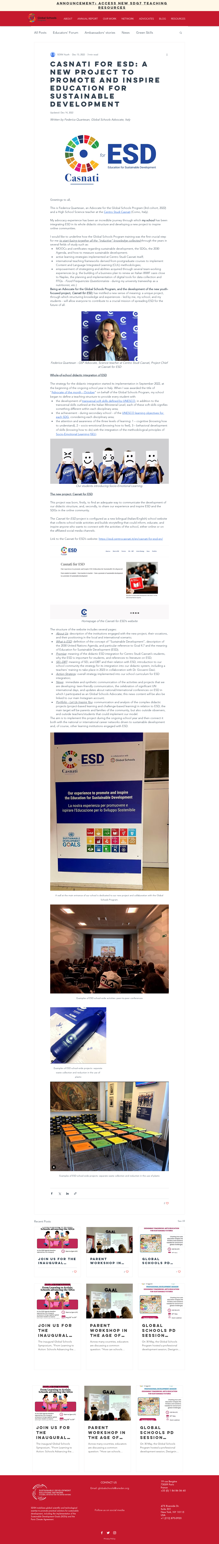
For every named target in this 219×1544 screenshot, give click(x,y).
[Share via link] (75, 1193)
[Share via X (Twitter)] (59, 1193)
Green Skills (144, 32)
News (126, 32)
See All (181, 1221)
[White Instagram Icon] (115, 1533)
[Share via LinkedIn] (67, 1193)
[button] (180, 32)
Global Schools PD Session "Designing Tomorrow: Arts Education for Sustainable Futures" (161, 1261)
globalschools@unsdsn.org (113, 1488)
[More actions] (167, 54)
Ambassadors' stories (100, 32)
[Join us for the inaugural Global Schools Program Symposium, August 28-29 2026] (57, 1240)
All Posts (40, 32)
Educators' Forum (65, 32)
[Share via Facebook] (51, 1193)
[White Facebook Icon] (102, 1533)
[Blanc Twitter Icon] (108, 1533)
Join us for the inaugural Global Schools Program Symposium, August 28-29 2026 (57, 1261)
